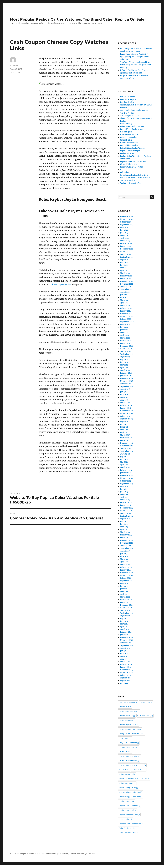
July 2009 (124, 683)
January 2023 (125, 246)
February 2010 (126, 664)
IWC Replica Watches (128, 137)
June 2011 (124, 621)
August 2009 (125, 680)
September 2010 (126, 645)
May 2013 (124, 559)
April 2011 (124, 627)
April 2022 (124, 270)
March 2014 (125, 532)
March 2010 (125, 662)
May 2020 (124, 332)
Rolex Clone (15, 73)
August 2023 (125, 227)
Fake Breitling (126, 124)
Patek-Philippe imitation (130, 792)
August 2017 (125, 421)
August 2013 (125, 551)
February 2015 (126, 502)
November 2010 (126, 640)
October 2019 (125, 351)
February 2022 (126, 276)
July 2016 (124, 457)
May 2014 (124, 527)
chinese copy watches (61, 284)
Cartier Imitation (127, 716)
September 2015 (126, 484)
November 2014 (126, 511)
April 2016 (124, 465)
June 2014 (124, 524)
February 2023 (126, 243)
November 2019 (126, 349)
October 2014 (125, 513)
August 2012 (125, 583)
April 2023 (124, 238)
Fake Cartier (125, 752)
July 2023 (124, 230)
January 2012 (125, 602)
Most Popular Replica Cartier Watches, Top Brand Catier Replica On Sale (77, 19)
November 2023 (126, 219)
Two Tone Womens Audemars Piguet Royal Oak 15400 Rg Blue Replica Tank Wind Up (135, 65)
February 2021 (126, 308)
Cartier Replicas (126, 720)
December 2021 (126, 281)
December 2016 (126, 443)
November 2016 (126, 446)
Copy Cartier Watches (129, 743)
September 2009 (127, 678)
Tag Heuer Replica (127, 180)
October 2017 (125, 416)
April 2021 (124, 303)
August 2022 (125, 260)
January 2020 (125, 343)
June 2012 (124, 589)
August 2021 (125, 292)
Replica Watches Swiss (129, 815)
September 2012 (126, 581)
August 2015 (125, 486)
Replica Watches (127, 810)
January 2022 (125, 278)
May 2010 (124, 656)
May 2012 (124, 591)
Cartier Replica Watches (129, 116)
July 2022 (124, 262)
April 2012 (124, 594)
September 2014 (126, 516)
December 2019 (126, 346)
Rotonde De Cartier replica (131, 824)
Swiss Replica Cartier (128, 833)
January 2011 (125, 635)
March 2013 (125, 564)
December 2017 (126, 411)
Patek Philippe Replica (129, 145)
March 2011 (125, 629)
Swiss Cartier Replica (128, 828)
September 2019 (126, 354)
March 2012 (125, 597)
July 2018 (123, 392)
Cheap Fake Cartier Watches (132, 734)
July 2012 (123, 586)
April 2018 (124, 400)
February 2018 (126, 405)
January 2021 (125, 311)
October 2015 (125, 481)
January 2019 (125, 376)
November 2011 (126, 608)
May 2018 (124, 397)
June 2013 (124, 556)
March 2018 (125, 403)
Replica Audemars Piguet (130, 151)
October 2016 (125, 448)
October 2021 (125, 287)
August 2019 (125, 357)
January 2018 (125, 408)
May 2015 (124, 494)
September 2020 (127, 322)
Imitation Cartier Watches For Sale (134, 779)
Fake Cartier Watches (129, 761)
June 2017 (124, 427)
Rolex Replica (125, 819)
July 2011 (123, 618)
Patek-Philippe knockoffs (130, 797)
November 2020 (126, 316)
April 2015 (124, 497)
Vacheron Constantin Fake (131, 183)
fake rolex (124, 770)
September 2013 (126, 548)
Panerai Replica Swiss (129, 143)
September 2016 (126, 451)
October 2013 (125, 546)
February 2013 (126, 567)
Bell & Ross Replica (128, 97)
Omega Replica (126, 140)
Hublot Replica (126, 132)
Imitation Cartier (127, 774)
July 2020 (124, 327)
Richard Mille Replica (128, 164)
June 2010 (124, 654)
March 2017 (125, 435)
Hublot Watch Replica (129, 134)
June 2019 (124, 362)
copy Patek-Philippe (128, 747)
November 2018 (126, 381)
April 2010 (124, 659)
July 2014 (123, 521)
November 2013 (126, 543)
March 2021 (125, 305)
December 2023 (126, 216)
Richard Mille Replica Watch (131, 167)
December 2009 (126, 670)
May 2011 (124, 624)
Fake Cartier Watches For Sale (132, 126)
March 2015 (125, 500)
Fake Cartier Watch (129, 756)
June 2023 (124, 233)
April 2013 (124, 562)
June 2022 (124, 265)
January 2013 (125, 570)
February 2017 (126, 438)
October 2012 (125, 578)
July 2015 (123, 489)
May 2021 (124, 300)
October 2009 (125, 675)
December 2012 (126, 573)
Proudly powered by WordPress (82, 854)
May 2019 (124, 365)
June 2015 (124, 492)
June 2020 (124, 330)
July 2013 (123, 554)
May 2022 (124, 268)
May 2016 (124, 462)
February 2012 (126, 600)
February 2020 (126, 341)
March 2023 (125, 241)
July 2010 (123, 651)
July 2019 (124, 359)
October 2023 (125, 222)
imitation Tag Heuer (128, 788)
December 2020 (126, 314)
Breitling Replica (127, 102)
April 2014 (124, 529)
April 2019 (124, 368)
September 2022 (127, 257)
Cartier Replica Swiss (128, 725)
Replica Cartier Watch (129, 806)
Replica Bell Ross (127, 153)
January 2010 (125, 667)
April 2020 (124, 335)
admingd (14, 65)
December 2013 (126, 540)
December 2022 (126, 249)
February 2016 (126, 470)
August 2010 (125, 648)
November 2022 (126, 252)
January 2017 (125, 440)
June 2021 (124, 297)
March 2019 (125, 370)
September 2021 (126, 289)
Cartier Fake (125, 707)
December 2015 (126, 475)
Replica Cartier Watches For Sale (133, 161)
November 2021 (126, 284)
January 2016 (125, 473)
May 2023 (124, 235)
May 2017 (124, 430)
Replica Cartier (126, 801)
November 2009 (126, 672)
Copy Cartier (125, 738)
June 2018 (124, 395)
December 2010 (126, 637)
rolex (122, 170)
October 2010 (125, 643)
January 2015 (125, 505)
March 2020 (125, 338)
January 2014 (125, 537)
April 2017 (124, 432)
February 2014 (126, 535)
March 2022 (125, 273)
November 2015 (126, 478)
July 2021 (123, 295)
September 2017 (126, 419)
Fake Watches (139, 770)
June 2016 (124, 459)
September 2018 (126, 386)
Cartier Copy (146, 702)
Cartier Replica (145, 716)
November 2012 (126, 575)
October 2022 (125, 254)
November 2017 (126, 413)
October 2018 (125, 384)
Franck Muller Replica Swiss (131, 129)
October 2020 (125, 319)
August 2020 (125, 324)
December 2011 (126, 605)
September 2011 (126, 613)
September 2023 (126, 225)
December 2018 (126, 378)
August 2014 (125, 519)
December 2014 (126, 508)
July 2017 (123, 424)
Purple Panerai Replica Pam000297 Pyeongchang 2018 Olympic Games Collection (134, 57)
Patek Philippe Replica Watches (132, 148)
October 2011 (125, 610)
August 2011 (125, 616)
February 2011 (125, 632)
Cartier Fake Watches (129, 711)
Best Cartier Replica (128, 99)
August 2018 (125, 389)
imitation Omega (127, 783)
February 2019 (126, 373)
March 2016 (125, 467)
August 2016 (125, 454)
